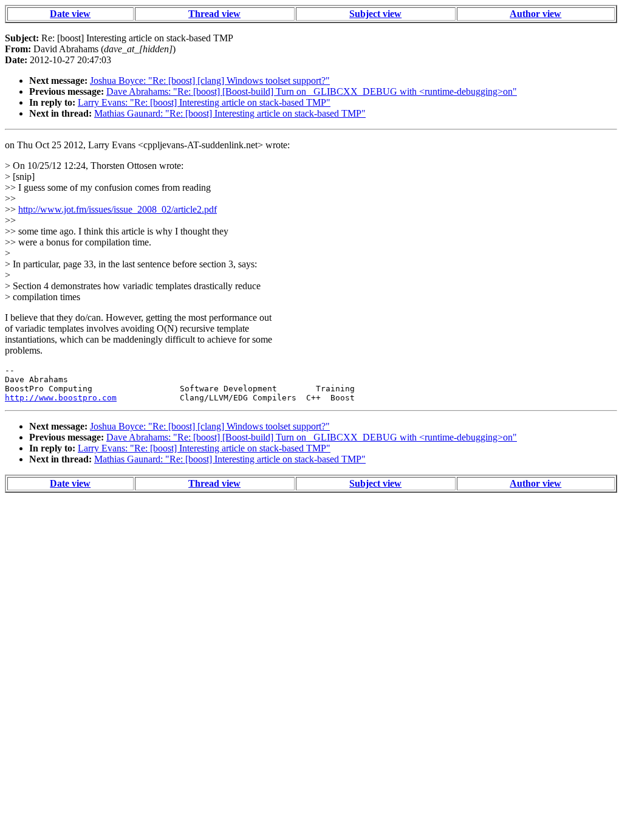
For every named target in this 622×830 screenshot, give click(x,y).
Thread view (214, 14)
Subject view (375, 14)
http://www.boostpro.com (61, 397)
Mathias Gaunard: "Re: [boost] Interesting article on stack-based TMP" (230, 113)
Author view (535, 14)
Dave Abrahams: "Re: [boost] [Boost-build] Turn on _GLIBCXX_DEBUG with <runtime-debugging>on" (311, 91)
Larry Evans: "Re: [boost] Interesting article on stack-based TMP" (204, 102)
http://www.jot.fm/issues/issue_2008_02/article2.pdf (117, 209)
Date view (70, 14)
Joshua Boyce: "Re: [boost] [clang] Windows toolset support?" (210, 80)
